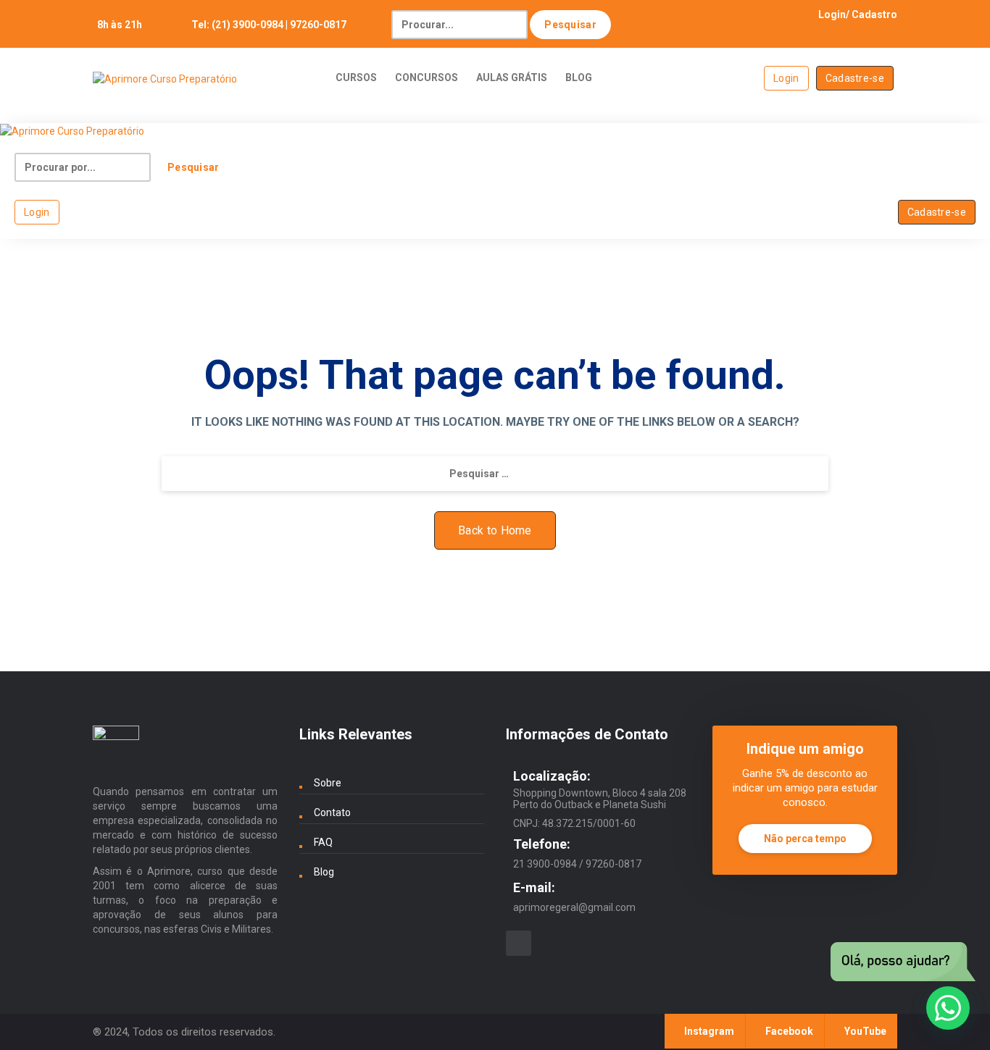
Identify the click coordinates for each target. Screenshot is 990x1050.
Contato (332, 812)
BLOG (578, 77)
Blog (324, 872)
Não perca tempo (805, 838)
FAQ (323, 842)
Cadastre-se (854, 78)
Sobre (327, 783)
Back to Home (495, 530)
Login (832, 14)
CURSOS (356, 77)
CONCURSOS (426, 77)
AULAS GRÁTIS (511, 77)
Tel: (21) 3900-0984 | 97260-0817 (268, 24)
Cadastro (874, 14)
